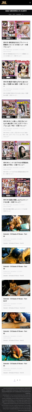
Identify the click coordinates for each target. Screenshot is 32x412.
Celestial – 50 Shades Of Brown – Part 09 (15, 235)
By (15, 49)
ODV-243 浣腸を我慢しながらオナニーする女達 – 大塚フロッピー (15, 201)
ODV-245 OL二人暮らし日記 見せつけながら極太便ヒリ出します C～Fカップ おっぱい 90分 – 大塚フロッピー (15, 123)
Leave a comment (7, 51)
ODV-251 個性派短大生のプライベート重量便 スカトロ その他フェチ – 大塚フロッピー (15, 45)
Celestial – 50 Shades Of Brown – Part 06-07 (15, 300)
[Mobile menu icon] (29, 7)
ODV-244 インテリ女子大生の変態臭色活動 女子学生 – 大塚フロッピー (15, 164)
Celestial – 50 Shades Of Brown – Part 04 (15, 365)
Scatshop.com (6, 239)
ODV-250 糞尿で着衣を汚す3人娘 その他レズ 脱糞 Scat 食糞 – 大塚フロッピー (15, 84)
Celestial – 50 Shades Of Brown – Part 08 (15, 268)
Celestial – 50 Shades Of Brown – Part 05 (15, 332)
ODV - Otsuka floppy (7, 49)
